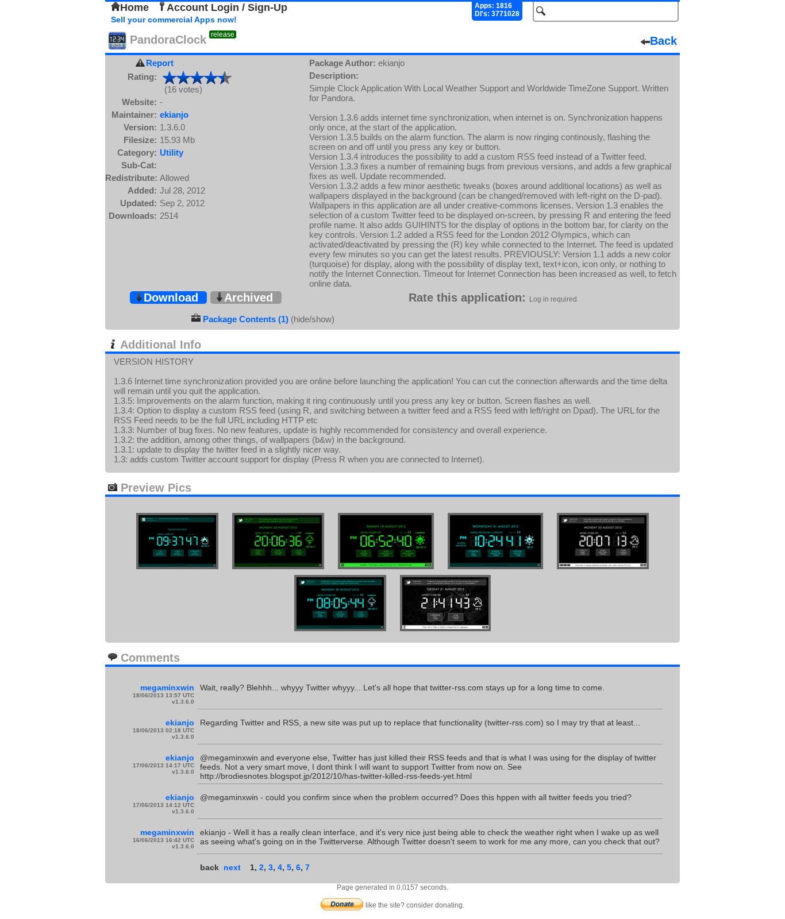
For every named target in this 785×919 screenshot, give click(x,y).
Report (160, 63)
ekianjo (174, 114)
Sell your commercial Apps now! (174, 19)
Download (171, 297)
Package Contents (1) (245, 319)
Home (134, 7)
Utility (171, 152)
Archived (248, 297)
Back (663, 40)
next (232, 867)
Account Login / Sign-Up (227, 7)
